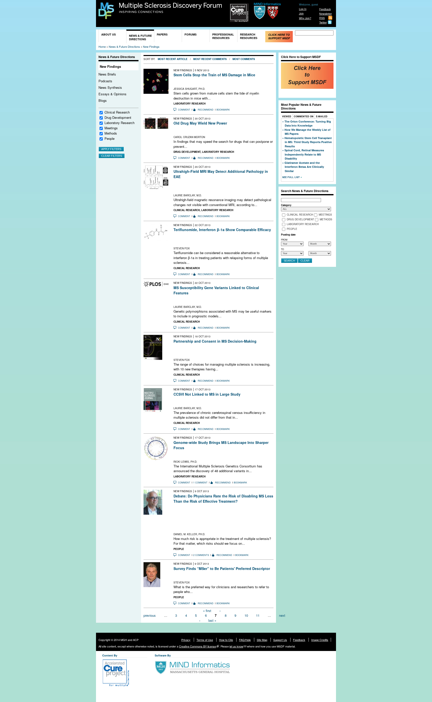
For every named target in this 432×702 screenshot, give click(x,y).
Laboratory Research (119, 122)
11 (258, 615)
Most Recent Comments (210, 59)
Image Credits (319, 640)
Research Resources (248, 36)
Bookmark (223, 109)
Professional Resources (223, 36)
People (109, 138)
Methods (110, 133)
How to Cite (226, 640)
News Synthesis (110, 87)
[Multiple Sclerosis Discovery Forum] (106, 16)
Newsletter (325, 14)
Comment (184, 109)
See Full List (291, 177)
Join (301, 13)
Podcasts (105, 81)
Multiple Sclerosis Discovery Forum (170, 8)
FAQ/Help (245, 640)
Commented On (304, 116)
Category (286, 205)
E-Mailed (322, 116)
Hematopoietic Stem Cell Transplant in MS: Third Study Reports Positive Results (308, 142)
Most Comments (243, 59)
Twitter (323, 22)
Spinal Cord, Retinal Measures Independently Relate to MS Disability (304, 154)
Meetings (111, 128)
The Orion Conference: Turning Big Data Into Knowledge (307, 124)
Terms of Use (204, 640)
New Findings (151, 47)
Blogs (102, 100)
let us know (236, 646)
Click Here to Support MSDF (279, 36)
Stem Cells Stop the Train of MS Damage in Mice (214, 74)
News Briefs (107, 74)
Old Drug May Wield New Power (200, 123)
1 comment (200, 482)
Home (102, 47)
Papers (162, 34)
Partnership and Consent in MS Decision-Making (215, 341)
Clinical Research (117, 112)
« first (207, 610)
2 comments (201, 555)
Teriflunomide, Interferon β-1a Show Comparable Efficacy (222, 229)
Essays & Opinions (112, 94)
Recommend (206, 109)
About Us (108, 34)
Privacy (185, 640)
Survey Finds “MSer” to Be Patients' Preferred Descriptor (222, 568)
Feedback (325, 9)
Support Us (280, 640)
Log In (302, 9)
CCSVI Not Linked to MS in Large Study (207, 394)
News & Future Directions (140, 37)
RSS (322, 18)
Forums (190, 34)
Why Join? (305, 18)
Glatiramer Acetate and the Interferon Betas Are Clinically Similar (304, 167)
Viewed (286, 116)
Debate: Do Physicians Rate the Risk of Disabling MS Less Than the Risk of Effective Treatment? (223, 498)
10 (246, 615)
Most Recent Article (173, 59)
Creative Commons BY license (197, 646)
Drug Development (117, 117)
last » (212, 620)
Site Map (262, 640)
